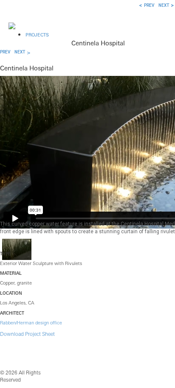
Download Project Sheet (27, 334)
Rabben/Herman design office (31, 323)
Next (19, 52)
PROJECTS (37, 35)
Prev (5, 52)
